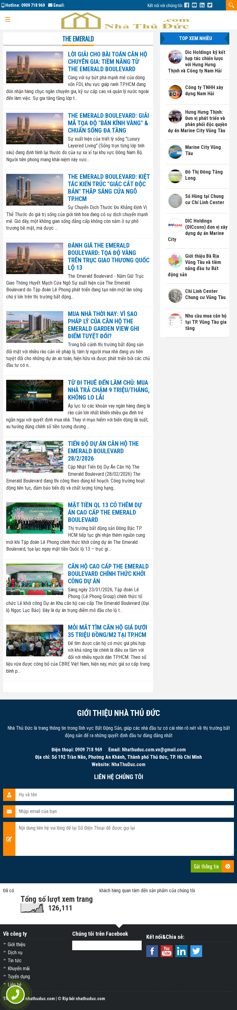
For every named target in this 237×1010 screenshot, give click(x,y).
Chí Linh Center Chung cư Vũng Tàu (205, 294)
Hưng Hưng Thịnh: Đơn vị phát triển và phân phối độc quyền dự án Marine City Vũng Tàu (197, 121)
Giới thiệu (16, 944)
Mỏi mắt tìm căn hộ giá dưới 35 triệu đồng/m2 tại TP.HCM (107, 631)
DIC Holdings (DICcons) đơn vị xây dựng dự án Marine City (198, 230)
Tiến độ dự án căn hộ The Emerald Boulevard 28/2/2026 (103, 451)
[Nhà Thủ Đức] (186, 5)
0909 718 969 (33, 5)
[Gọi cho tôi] (15, 995)
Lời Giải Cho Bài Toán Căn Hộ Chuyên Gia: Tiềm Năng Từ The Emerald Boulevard (107, 62)
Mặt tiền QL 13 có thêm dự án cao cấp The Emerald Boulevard (105, 512)
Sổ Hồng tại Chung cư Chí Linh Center (204, 199)
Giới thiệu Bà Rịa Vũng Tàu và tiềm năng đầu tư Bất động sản (194, 265)
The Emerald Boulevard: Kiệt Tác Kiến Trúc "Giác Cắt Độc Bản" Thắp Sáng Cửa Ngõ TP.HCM (109, 188)
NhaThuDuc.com (128, 764)
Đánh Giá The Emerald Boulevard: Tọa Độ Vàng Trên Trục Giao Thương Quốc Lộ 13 (108, 256)
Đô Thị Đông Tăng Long (204, 175)
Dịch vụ (15, 952)
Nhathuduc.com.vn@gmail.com (154, 750)
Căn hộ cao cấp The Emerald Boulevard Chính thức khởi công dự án (108, 574)
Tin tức (15, 960)
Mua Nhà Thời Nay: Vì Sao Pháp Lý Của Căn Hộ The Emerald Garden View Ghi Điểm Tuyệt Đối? (103, 325)
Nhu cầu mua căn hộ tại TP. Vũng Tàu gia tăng (206, 322)
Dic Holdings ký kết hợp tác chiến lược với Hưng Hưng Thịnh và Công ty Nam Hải (197, 61)
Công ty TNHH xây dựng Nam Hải (204, 90)
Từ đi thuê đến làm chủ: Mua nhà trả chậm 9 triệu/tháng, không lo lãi (109, 390)
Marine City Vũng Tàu (203, 150)
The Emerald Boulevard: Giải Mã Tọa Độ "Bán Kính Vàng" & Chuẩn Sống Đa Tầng (108, 123)
